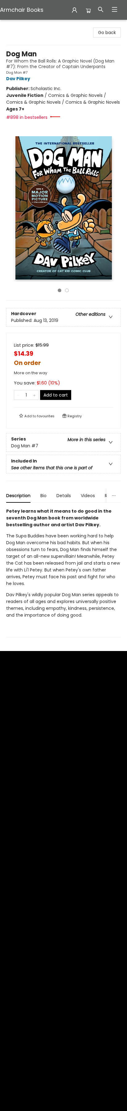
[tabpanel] (63, 572)
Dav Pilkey (18, 79)
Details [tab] (63, 496)
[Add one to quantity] (34, 395)
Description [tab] (18, 496)
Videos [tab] (88, 496)
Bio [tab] (43, 496)
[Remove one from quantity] (18, 395)
